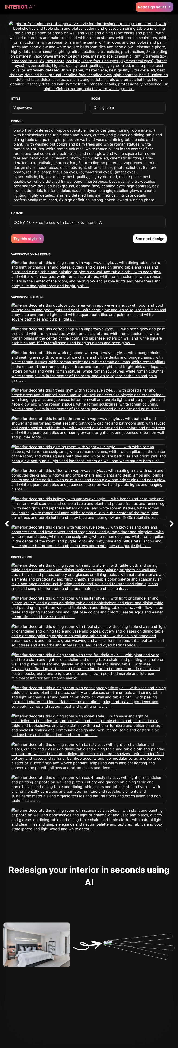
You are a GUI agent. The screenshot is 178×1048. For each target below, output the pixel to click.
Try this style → (27, 238)
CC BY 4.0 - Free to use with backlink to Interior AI (58, 222)
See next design (150, 238)
